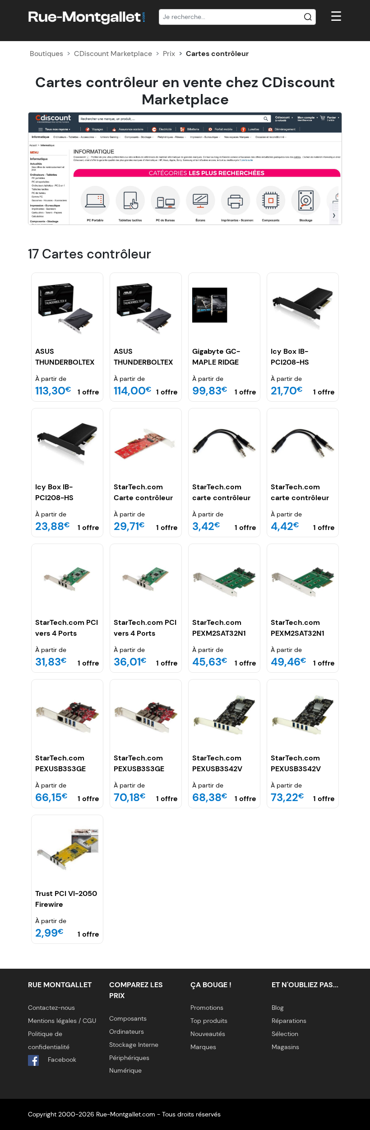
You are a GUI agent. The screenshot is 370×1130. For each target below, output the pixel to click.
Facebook (61, 1059)
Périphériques (129, 1058)
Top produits (208, 1021)
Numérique (125, 1070)
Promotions (206, 1007)
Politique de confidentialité (48, 1040)
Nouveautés (207, 1034)
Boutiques (46, 53)
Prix (169, 53)
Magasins (285, 1047)
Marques (203, 1047)
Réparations (289, 1021)
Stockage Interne (133, 1045)
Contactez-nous (51, 1007)
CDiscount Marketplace (113, 53)
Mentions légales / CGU (62, 1021)
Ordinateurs (126, 1031)
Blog (278, 1007)
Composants (128, 1018)
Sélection (285, 1034)
